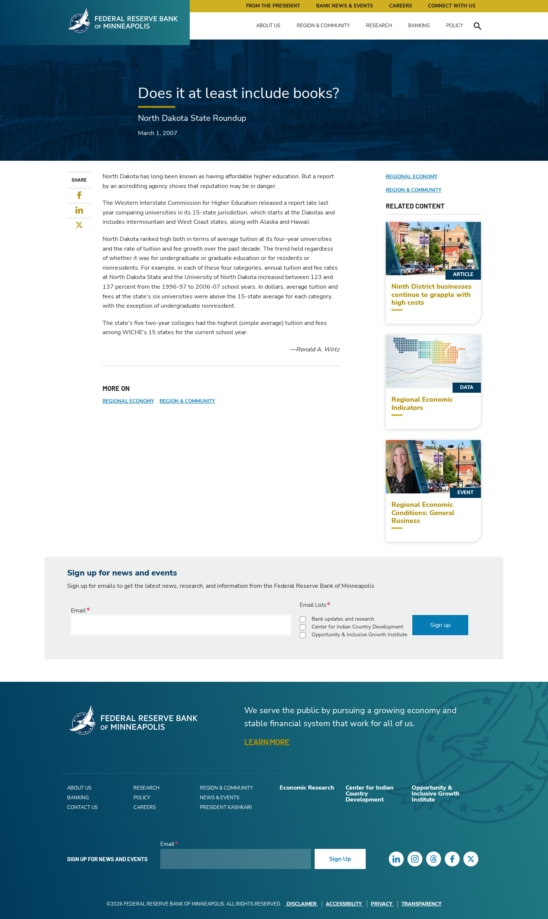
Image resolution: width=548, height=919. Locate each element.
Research (379, 25)
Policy (454, 25)
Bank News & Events (344, 6)
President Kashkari (226, 807)
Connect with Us (451, 6)
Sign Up (340, 859)
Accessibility (344, 904)
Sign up (440, 625)
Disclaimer (301, 904)
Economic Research (307, 788)
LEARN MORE (266, 742)
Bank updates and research (343, 618)
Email (78, 611)
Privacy (381, 904)
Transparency (421, 904)
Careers (400, 6)
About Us (268, 25)
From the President (273, 6)
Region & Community (323, 25)
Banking (419, 25)
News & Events (219, 797)
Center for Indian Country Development (357, 626)
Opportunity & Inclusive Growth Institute (359, 634)
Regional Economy (128, 401)
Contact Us (82, 807)
